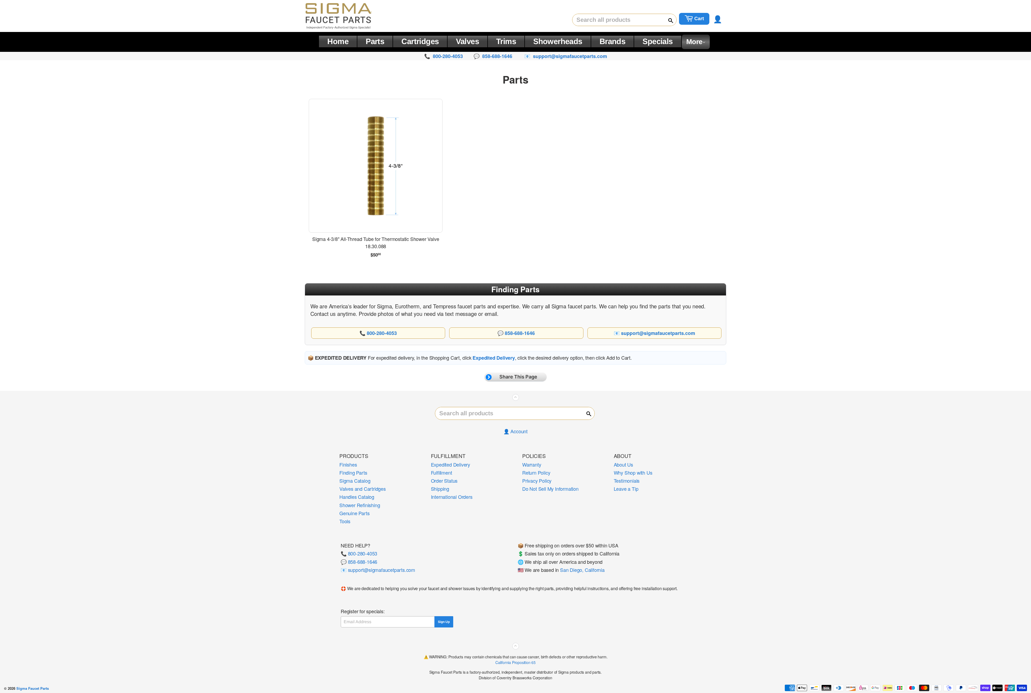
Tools (344, 521)
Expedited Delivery (450, 464)
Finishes (348, 464)
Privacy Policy (536, 480)
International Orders (452, 496)
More (694, 42)
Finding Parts (353, 472)
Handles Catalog (356, 496)
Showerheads (557, 41)
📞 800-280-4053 (359, 553)
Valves (467, 41)
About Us (623, 464)
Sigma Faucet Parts (32, 688)
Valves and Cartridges (362, 488)
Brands (613, 41)
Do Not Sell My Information (550, 488)
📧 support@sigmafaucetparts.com (378, 569)
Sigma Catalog (354, 480)
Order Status (444, 480)
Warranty (531, 464)
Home (337, 41)
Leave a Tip (626, 488)
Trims (506, 41)
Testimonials (627, 480)
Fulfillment (441, 472)
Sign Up (444, 622)
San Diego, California (582, 569)
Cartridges (420, 41)
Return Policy (536, 472)
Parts (375, 41)
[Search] (668, 20)
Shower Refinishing (359, 504)
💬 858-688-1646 (359, 561)
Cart (698, 18)
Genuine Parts (354, 513)
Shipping (440, 488)
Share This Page (518, 377)
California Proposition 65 (515, 662)
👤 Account (515, 431)
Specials (657, 41)
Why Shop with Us (633, 472)
